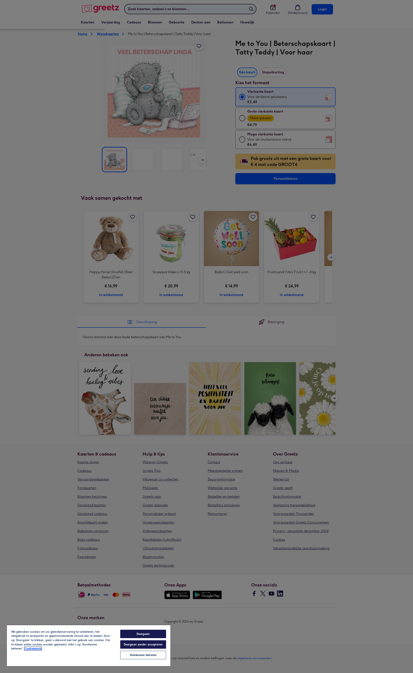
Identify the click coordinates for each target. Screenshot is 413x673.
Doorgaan (143, 634)
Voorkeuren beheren (143, 655)
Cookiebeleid (33, 648)
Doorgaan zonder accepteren (143, 644)
